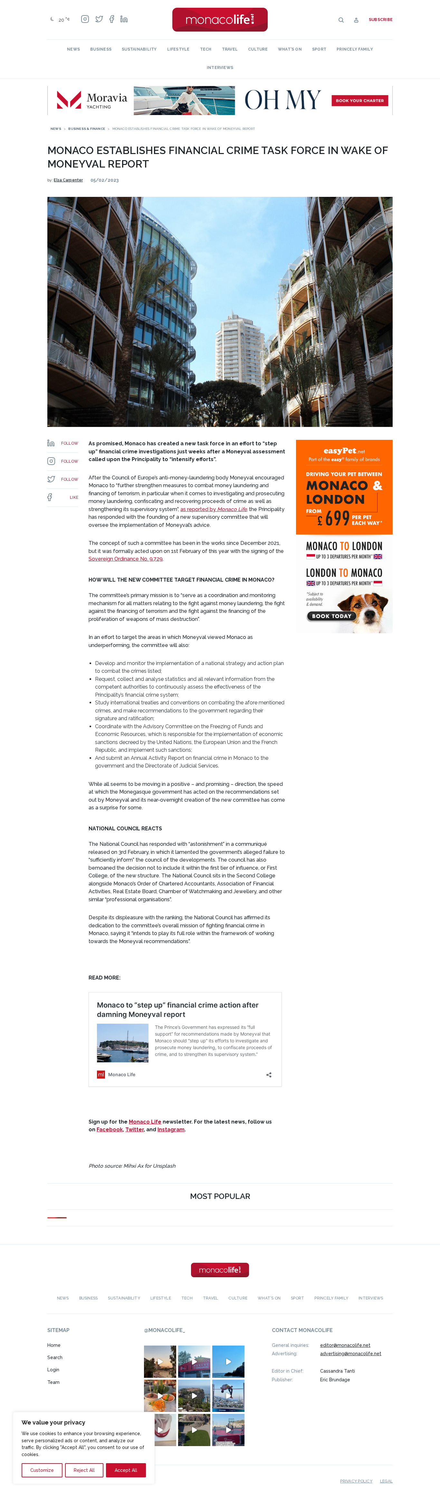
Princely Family (355, 49)
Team (53, 1382)
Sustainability (139, 49)
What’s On (290, 49)
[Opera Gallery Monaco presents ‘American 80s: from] (160, 1430)
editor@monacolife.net (345, 1344)
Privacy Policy (356, 1481)
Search (54, 1357)
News (73, 49)
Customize (42, 1470)
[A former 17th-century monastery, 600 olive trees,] (194, 1430)
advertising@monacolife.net (350, 1353)
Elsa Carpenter (68, 180)
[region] (84, 1448)
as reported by (213, 509)
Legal (386, 1481)
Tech (206, 49)
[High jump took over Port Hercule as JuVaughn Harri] (228, 1395)
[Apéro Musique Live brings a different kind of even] (194, 1361)
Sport (319, 49)
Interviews (220, 67)
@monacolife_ (164, 1330)
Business (100, 49)
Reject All (84, 1470)
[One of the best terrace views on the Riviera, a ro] (160, 1395)
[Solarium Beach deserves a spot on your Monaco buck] (228, 1361)
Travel (230, 49)
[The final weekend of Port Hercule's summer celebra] (228, 1430)
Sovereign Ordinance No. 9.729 (126, 559)
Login (53, 1369)
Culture (258, 49)
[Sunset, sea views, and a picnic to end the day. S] (160, 1361)
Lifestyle (178, 49)
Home (54, 1344)
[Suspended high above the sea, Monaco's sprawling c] (194, 1395)
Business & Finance (86, 128)
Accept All (126, 1470)
